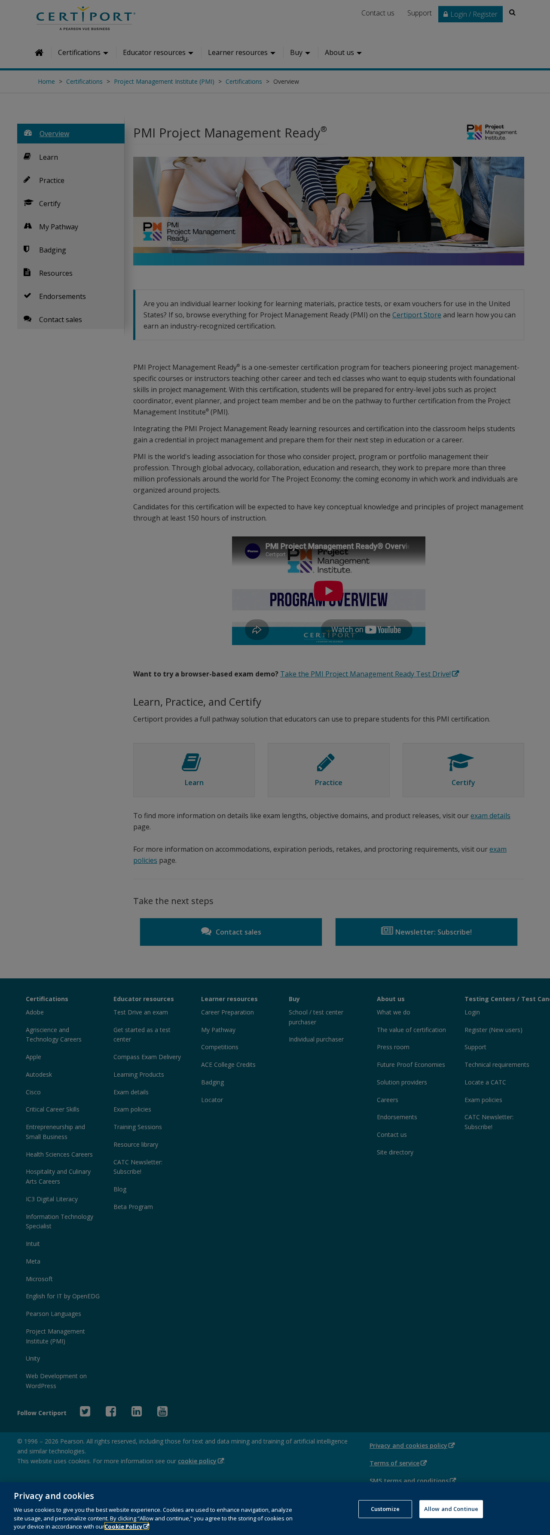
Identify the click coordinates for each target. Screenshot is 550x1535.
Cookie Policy (123, 1526)
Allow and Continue (451, 1509)
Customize (385, 1509)
